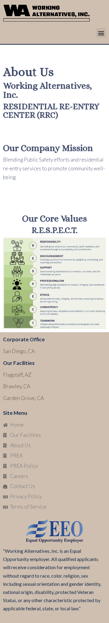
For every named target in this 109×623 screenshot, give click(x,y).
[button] (101, 33)
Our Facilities (19, 363)
